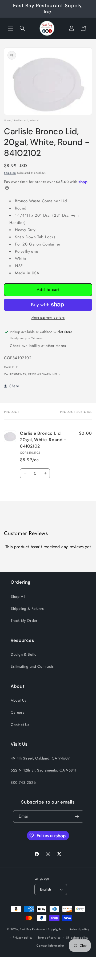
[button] (11, 28)
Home (7, 120)
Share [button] (14, 386)
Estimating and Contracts (32, 666)
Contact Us (20, 724)
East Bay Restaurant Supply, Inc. (42, 929)
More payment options (48, 317)
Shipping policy (77, 937)
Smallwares (20, 120)
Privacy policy (23, 937)
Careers (17, 712)
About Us (18, 700)
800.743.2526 (23, 782)
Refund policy (79, 929)
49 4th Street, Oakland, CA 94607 (40, 758)
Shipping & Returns (27, 608)
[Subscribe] (77, 816)
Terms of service (49, 937)
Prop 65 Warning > (44, 374)
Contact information (51, 945)
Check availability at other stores (38, 345)
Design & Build (24, 654)
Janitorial (33, 120)
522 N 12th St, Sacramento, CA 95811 (44, 770)
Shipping (10, 173)
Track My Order (24, 620)
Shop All (18, 596)
